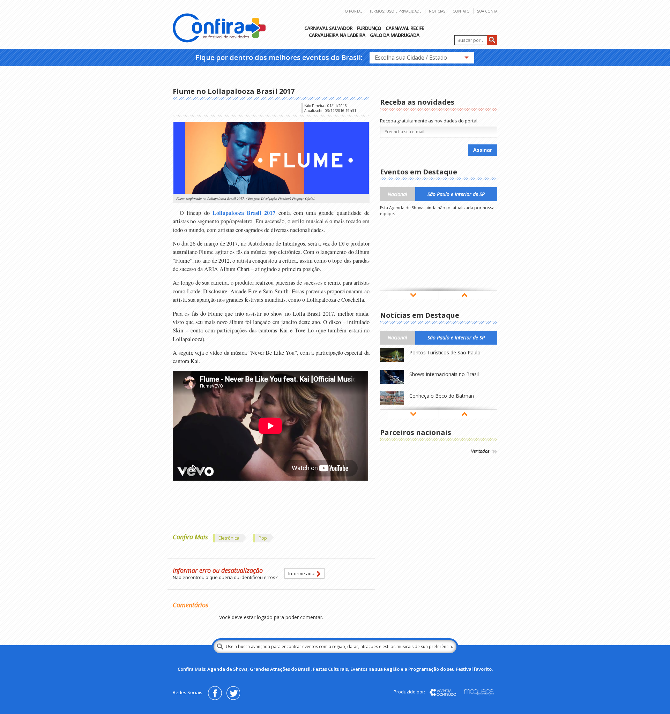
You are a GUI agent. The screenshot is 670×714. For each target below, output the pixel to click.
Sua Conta (487, 11)
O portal (353, 11)
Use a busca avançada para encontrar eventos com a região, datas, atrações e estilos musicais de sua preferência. (339, 646)
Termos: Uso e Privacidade (396, 11)
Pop (263, 538)
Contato (461, 11)
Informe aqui (301, 573)
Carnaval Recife (405, 28)
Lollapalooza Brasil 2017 (244, 213)
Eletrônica (228, 538)
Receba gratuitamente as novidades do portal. (429, 121)
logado (265, 617)
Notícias (437, 11)
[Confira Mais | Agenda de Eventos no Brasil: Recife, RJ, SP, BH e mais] (219, 28)
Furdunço (369, 28)
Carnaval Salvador (328, 28)
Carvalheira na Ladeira (337, 35)
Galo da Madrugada (394, 35)
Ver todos (481, 451)
